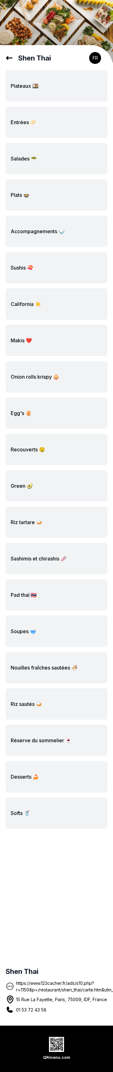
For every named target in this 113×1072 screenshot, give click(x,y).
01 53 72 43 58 (31, 1009)
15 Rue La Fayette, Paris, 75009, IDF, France (61, 999)
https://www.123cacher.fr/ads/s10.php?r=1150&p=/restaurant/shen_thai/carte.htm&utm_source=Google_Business (61, 986)
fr (95, 57)
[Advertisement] (56, 896)
